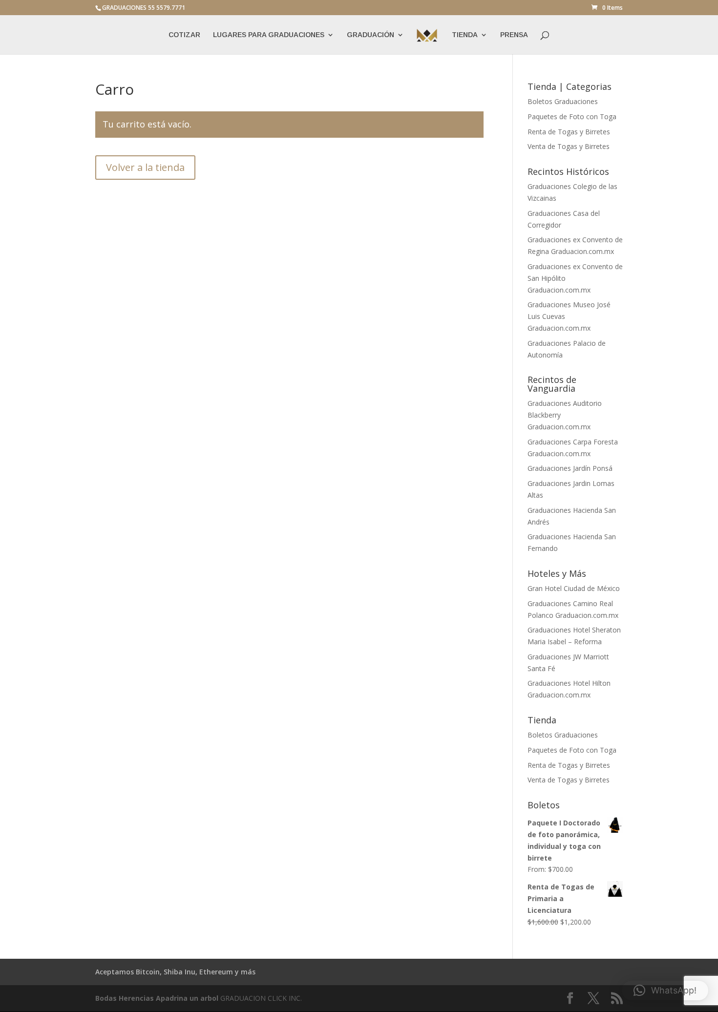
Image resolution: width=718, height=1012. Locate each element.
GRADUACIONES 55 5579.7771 (143, 7)
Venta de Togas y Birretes (569, 146)
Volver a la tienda (145, 167)
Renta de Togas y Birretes (569, 131)
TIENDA (465, 35)
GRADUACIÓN (370, 35)
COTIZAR (184, 35)
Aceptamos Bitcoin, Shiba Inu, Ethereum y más (175, 971)
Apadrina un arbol (187, 998)
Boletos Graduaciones (563, 101)
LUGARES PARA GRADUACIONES (268, 35)
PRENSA (514, 35)
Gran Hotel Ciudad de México (574, 588)
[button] (665, 990)
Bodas (106, 998)
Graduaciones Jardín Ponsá (570, 468)
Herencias (136, 998)
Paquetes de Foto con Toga (572, 116)
